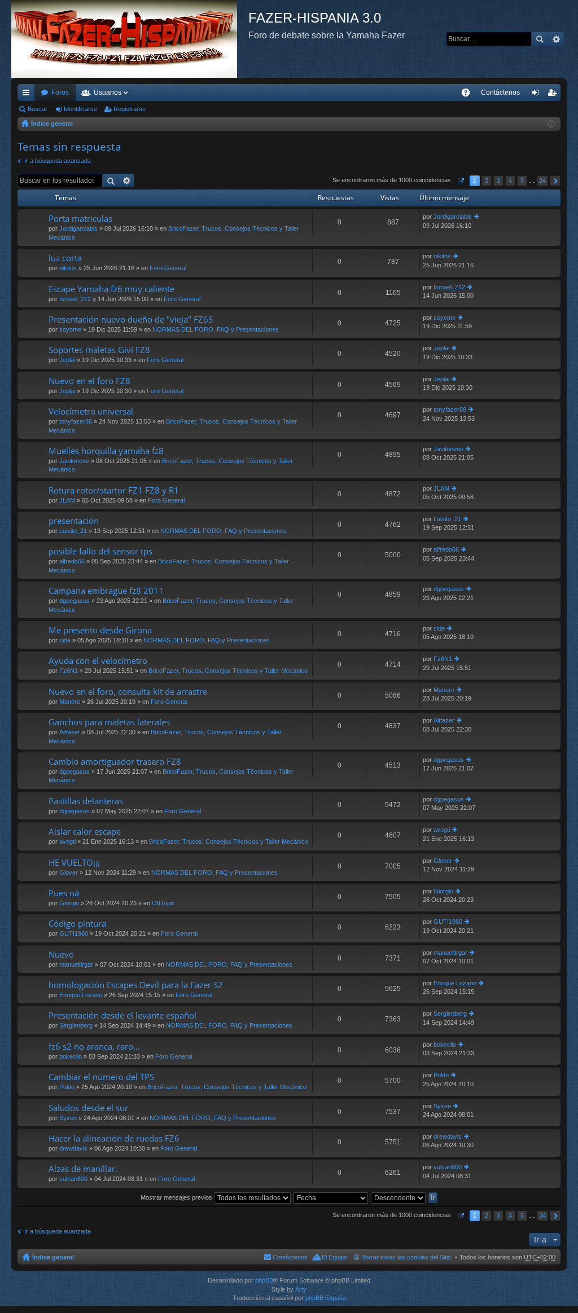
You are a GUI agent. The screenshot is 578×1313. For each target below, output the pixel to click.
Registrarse (129, 108)
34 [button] (542, 180)
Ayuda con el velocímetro (98, 660)
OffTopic (163, 903)
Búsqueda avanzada (555, 39)
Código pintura (77, 923)
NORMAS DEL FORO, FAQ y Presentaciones (215, 329)
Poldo (67, 1086)
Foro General (168, 268)
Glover (68, 872)
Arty (300, 1289)
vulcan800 (73, 1178)
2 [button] (486, 180)
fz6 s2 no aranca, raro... (94, 1046)
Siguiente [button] (555, 180)
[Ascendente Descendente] (399, 1197)
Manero (69, 701)
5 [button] (522, 180)
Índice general (52, 123)
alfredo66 (72, 561)
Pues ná (64, 893)
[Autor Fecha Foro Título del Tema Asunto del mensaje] (331, 1197)
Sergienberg (76, 1025)
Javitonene (74, 460)
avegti (67, 841)
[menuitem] (500, 92)
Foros (60, 92)
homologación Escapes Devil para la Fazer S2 (136, 985)
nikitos (68, 268)
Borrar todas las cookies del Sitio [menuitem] (406, 1257)
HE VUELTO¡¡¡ (74, 862)
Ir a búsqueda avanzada (57, 160)
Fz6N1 (68, 670)
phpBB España (325, 1297)
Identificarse (80, 108)
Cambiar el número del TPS (101, 1077)
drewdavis (73, 1148)
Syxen (68, 1117)
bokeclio (70, 1056)
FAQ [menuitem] (469, 95)
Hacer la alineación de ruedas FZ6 (114, 1138)
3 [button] (498, 180)
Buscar (539, 39)
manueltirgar (76, 964)
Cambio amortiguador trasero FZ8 (115, 761)
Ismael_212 (75, 299)
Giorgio (69, 903)
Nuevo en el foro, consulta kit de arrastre (128, 691)
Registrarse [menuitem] (554, 95)
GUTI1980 (73, 933)
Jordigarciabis (78, 228)
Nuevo (61, 954)
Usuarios (107, 92)
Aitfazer (69, 732)
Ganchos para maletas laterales (109, 722)
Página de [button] (460, 180)
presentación (74, 520)
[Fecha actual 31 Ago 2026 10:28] (551, 124)
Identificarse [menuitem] (537, 95)
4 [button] (510, 180)
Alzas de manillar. (83, 1169)
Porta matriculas (80, 218)
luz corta (65, 258)
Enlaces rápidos (28, 95)
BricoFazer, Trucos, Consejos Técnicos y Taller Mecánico (228, 670)
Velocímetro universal (91, 411)
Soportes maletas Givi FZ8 (99, 350)
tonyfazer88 (75, 421)
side (65, 640)
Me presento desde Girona (100, 630)
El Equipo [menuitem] (334, 1257)
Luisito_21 (73, 530)
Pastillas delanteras (86, 801)
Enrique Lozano (80, 995)
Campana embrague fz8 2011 (106, 590)
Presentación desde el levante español (122, 1015)
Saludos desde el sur (88, 1108)
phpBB (264, 1280)
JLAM (67, 500)
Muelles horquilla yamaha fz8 (106, 451)
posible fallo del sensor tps (100, 551)
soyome (70, 329)
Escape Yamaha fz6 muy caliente (111, 289)
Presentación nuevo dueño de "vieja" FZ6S (131, 319)
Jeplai (67, 359)
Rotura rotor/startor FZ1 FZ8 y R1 (114, 490)
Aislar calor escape (85, 831)
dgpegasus (74, 600)
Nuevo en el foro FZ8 (89, 381)
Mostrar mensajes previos (177, 1197)
